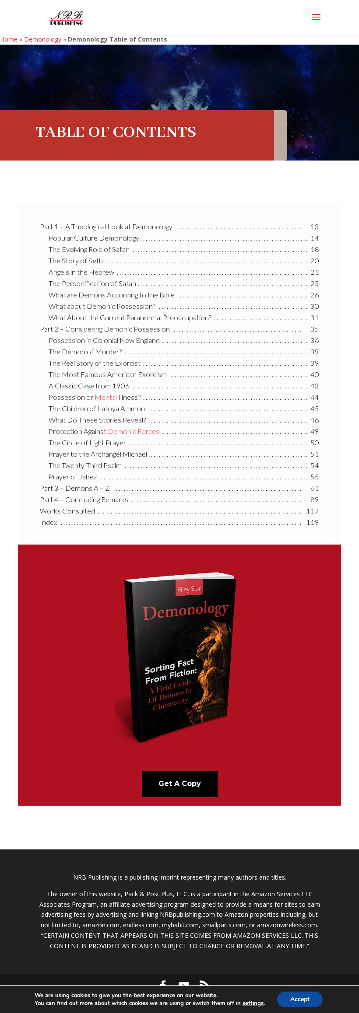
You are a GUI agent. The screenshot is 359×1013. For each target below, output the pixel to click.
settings (253, 1003)
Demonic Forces (133, 431)
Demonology (42, 39)
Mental (106, 397)
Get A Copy (179, 783)
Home (9, 39)
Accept (300, 999)
